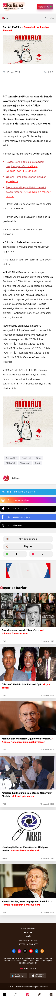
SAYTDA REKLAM (28, 940)
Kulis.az (15, 478)
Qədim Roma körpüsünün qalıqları (26, 179)
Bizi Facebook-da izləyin (19, 517)
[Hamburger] (4, 994)
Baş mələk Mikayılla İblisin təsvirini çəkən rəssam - (28, 192)
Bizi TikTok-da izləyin (17, 508)
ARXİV (28, 936)
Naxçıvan (25, 463)
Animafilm (11, 458)
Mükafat (10, 463)
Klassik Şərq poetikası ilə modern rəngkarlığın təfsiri (25, 166)
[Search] (15, 994)
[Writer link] (39, 994)
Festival (26, 458)
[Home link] (27, 994)
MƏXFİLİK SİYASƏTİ (28, 944)
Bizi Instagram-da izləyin (18, 500)
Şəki (37, 463)
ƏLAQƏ (28, 932)
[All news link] (51, 994)
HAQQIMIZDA (28, 928)
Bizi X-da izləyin (15, 525)
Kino (38, 458)
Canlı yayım (43, 7)
